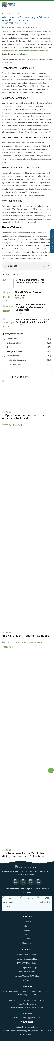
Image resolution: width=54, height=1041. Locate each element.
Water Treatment (29, 364)
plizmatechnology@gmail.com (27, 1017)
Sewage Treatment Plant (27, 959)
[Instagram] (23, 882)
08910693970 (27, 1013)
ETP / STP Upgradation (27, 963)
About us (27, 922)
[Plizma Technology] (27, 867)
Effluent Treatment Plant (27, 954)
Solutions (27, 926)
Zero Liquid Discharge (27, 967)
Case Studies (29, 338)
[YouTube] (38, 882)
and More (27, 980)
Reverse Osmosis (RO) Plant (27, 976)
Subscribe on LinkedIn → (27, 1027)
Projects (27, 939)
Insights (27, 934)
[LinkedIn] (31, 882)
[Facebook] (15, 882)
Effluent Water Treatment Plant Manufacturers (22, 51)
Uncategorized (29, 355)
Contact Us (27, 943)
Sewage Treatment (29, 351)
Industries (27, 930)
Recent (29, 347)
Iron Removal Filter (27, 972)
